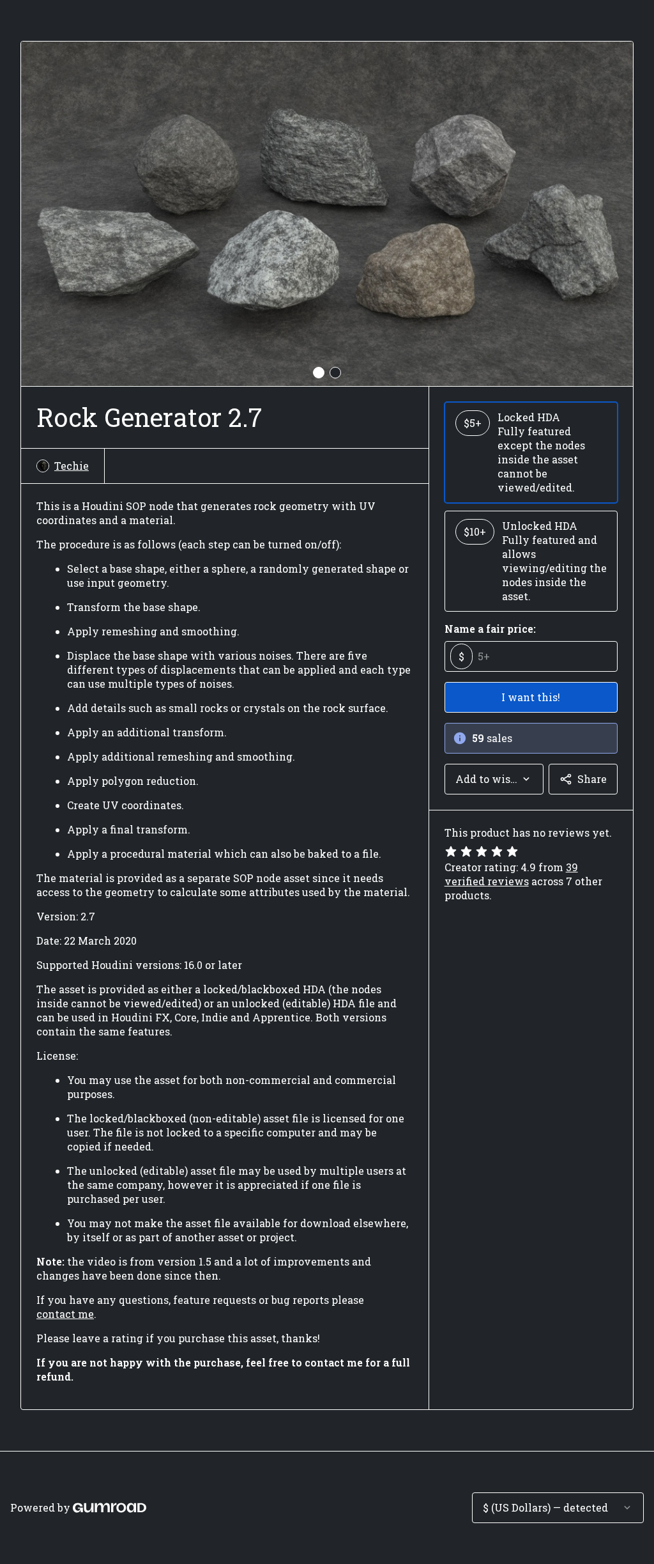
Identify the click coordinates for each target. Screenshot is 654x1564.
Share (592, 779)
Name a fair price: (490, 628)
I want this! (530, 697)
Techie (71, 465)
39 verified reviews (511, 874)
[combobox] (494, 779)
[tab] (318, 372)
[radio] (531, 452)
